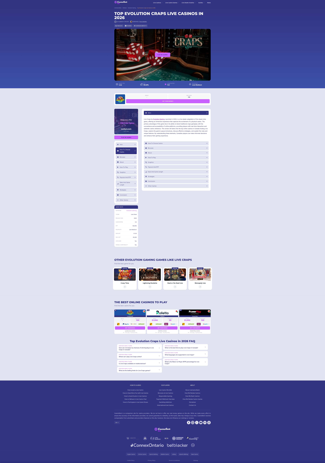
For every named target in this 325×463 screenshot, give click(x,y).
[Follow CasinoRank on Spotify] (205, 422)
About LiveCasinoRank (192, 390)
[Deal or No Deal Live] (175, 278)
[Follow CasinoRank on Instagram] (192, 422)
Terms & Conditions (174, 460)
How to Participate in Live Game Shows (135, 402)
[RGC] (166, 438)
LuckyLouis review (130, 331)
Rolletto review (162, 331)
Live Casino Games (171, 2)
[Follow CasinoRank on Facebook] (188, 422)
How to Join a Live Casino (135, 390)
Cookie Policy (130, 460)
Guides (200, 2)
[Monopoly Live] (200, 278)
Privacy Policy (151, 460)
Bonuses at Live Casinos (165, 393)
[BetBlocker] (177, 445)
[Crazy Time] (125, 278)
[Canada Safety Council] (145, 438)
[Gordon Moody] (177, 438)
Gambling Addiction (165, 402)
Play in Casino (162, 55)
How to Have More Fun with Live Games (135, 393)
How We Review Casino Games (192, 399)
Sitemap (195, 460)
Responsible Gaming (165, 396)
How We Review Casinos (192, 393)
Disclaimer (192, 402)
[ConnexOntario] (147, 445)
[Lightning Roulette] (150, 278)
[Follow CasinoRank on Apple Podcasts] (209, 422)
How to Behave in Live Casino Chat (135, 399)
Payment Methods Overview (165, 399)
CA (116, 422)
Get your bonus (167, 101)
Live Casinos (157, 2)
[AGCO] (133, 438)
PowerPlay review (195, 331)
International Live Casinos (165, 405)
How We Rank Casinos (192, 396)
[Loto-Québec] (155, 438)
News (209, 2)
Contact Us (192, 405)
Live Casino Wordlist (165, 390)
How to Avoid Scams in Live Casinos (135, 396)
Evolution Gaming (132, 210)
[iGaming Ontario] (193, 438)
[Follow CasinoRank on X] (196, 422)
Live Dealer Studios (188, 2)
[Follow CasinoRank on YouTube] (201, 422)
